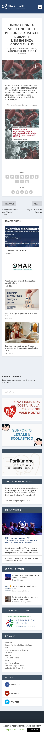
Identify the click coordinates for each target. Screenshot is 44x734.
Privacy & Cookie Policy (29, 726)
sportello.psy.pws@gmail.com (17, 500)
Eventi (14, 580)
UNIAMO (8, 642)
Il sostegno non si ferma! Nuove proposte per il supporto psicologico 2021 (21, 348)
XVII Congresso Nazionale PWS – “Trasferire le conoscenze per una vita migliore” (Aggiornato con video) (21, 540)
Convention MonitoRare (15, 250)
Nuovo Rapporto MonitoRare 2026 (24, 587)
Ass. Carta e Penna (13, 663)
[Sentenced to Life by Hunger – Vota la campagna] (8, 599)
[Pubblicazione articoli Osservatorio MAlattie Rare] (22, 267)
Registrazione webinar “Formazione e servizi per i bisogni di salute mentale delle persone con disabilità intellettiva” (22, 550)
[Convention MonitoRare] (22, 236)
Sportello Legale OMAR (14, 665)
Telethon (8, 653)
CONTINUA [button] (33, 729)
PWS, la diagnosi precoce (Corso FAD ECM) (21, 314)
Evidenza (12, 50)
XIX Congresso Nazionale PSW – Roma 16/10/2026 (25, 576)
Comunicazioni (17, 591)
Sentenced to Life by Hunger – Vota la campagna (25, 598)
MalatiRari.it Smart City (15, 668)
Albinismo (9, 655)
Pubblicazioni (23, 50)
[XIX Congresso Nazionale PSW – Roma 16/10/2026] (8, 577)
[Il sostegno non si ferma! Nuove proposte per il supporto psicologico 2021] (22, 332)
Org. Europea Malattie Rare (16, 650)
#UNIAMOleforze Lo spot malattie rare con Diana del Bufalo (21, 559)
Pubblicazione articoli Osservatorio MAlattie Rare (21, 282)
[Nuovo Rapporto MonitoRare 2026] (8, 588)
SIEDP (7, 660)
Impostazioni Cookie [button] (15, 729)
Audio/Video (16, 602)
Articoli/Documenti (27, 48)
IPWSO (7, 647)
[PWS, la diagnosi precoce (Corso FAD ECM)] (22, 299)
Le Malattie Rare (12, 658)
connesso (17, 380)
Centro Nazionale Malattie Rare (18, 645)
